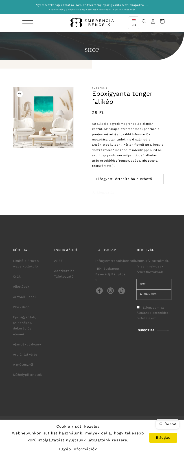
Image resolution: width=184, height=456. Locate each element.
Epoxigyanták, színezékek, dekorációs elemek (24, 325)
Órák (17, 276)
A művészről (23, 364)
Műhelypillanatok (27, 374)
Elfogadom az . (153, 313)
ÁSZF (58, 260)
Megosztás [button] (105, 192)
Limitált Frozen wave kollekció (26, 263)
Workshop (21, 307)
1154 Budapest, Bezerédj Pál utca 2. (110, 274)
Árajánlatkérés (25, 354)
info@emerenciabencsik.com (119, 260)
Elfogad (163, 437)
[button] (28, 23)
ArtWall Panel (24, 297)
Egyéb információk (78, 449)
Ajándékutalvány (27, 344)
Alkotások (21, 286)
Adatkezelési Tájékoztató (65, 273)
